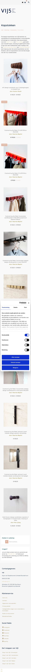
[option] (1, 671)
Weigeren (15, 367)
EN (1, 671)
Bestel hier (15, 97)
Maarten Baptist (24, 47)
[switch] (27, 340)
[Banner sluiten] (28, 302)
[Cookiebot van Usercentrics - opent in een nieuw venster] (19, 303)
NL (1, 669)
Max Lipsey (19, 42)
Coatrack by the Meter (9, 47)
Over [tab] (25, 307)
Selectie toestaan (15, 362)
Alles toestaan (15, 357)
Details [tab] (15, 307)
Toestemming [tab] (5, 307)
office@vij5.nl (12, 554)
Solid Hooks (9, 42)
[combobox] (1, 669)
